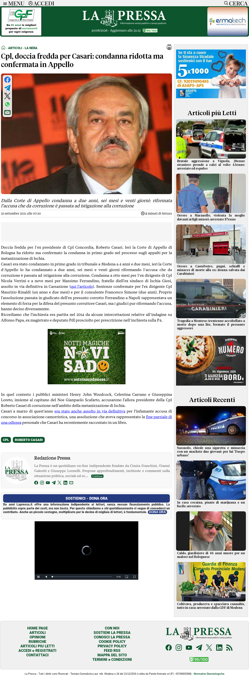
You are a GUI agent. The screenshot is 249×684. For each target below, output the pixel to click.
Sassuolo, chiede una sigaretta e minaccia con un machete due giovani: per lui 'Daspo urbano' (211, 451)
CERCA (238, 3)
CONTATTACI (37, 655)
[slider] (82, 576)
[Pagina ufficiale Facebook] (169, 648)
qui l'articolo (82, 286)
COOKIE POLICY (112, 641)
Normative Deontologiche (209, 673)
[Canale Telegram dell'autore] (54, 483)
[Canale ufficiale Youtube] (189, 648)
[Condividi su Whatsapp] (7, 104)
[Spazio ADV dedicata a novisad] (86, 383)
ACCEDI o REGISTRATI (37, 650)
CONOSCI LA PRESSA (112, 637)
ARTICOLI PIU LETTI (37, 646)
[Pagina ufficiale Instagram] (179, 648)
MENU (16, 3)
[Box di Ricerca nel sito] (225, 3)
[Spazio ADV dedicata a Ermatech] (227, 35)
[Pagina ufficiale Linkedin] (219, 648)
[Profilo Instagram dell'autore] (42, 483)
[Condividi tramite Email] (7, 112)
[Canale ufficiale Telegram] (199, 648)
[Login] (30, 3)
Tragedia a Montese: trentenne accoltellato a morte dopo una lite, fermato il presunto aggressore (211, 324)
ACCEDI (43, 3)
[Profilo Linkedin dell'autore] (65, 483)
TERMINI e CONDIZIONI (112, 659)
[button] (169, 49)
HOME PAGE (37, 628)
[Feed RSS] (229, 648)
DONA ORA (157, 512)
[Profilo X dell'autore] (59, 483)
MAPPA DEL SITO (112, 655)
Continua (97, 476)
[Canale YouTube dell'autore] (48, 483)
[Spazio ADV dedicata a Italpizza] (211, 387)
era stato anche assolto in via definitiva (89, 411)
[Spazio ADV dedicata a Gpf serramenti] (21, 35)
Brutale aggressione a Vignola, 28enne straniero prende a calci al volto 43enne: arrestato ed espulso (211, 165)
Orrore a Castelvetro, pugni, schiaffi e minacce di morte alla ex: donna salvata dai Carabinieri (211, 270)
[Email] (71, 483)
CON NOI (112, 628)
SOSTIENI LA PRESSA (112, 632)
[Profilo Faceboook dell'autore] (36, 483)
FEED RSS (112, 650)
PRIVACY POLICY (112, 646)
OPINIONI (38, 637)
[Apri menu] (4, 3)
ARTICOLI (37, 632)
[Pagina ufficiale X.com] (209, 648)
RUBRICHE (37, 641)
